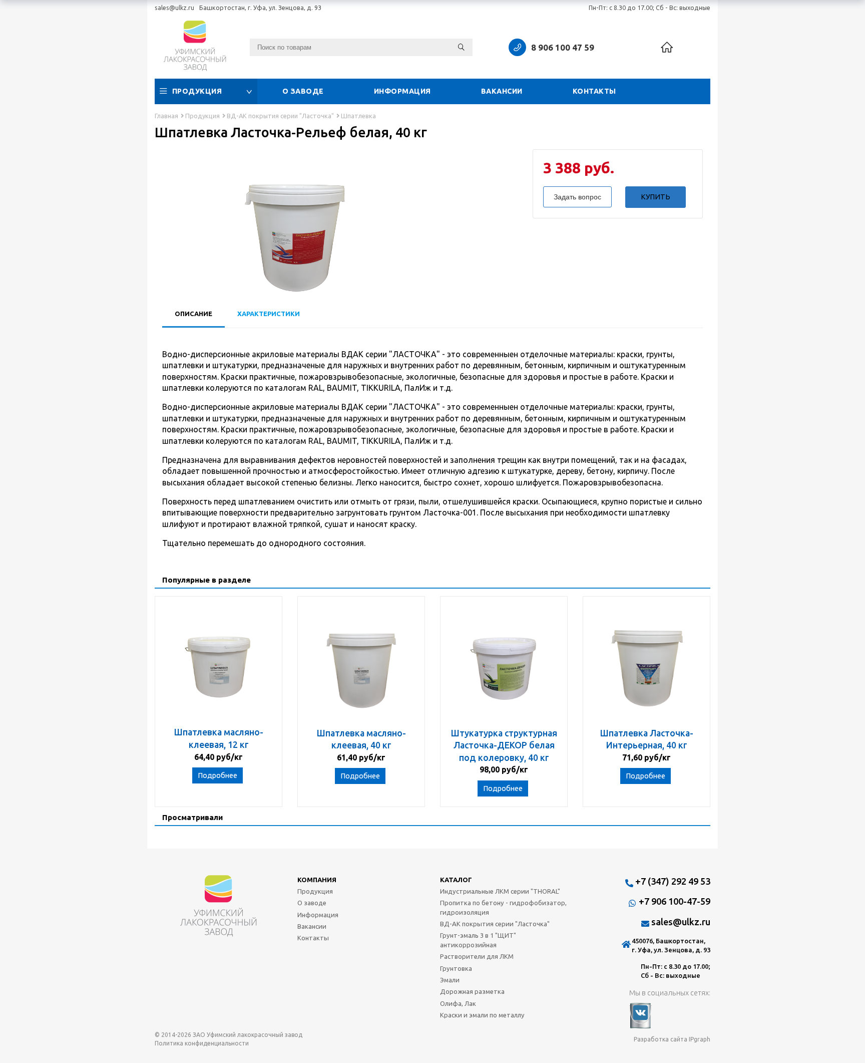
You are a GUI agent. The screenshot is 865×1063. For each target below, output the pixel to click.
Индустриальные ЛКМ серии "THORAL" (500, 891)
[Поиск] (461, 47)
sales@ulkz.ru (174, 7)
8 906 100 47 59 (562, 47)
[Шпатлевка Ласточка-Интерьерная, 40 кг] (646, 667)
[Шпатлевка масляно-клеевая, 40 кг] (361, 667)
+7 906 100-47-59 (674, 901)
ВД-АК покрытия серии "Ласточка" (495, 923)
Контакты (594, 91)
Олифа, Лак (458, 1003)
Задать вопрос (577, 197)
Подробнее (217, 775)
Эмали (450, 979)
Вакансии (502, 91)
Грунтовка (456, 968)
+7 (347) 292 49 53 (672, 881)
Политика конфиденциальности (202, 1043)
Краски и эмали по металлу (482, 1014)
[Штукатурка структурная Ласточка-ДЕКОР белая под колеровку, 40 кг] (504, 667)
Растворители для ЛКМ (477, 956)
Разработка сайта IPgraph (672, 1039)
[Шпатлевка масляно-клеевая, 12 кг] (218, 666)
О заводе (303, 91)
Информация (402, 91)
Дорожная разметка (472, 991)
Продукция (197, 91)
